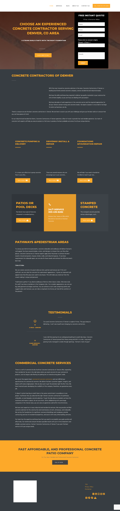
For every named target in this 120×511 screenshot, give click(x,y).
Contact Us (85, 6)
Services (59, 6)
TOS (86, 484)
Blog (67, 6)
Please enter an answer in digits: (88, 41)
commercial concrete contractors (42, 379)
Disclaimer (88, 489)
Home (51, 6)
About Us (75, 6)
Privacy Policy (89, 486)
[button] (101, 6)
